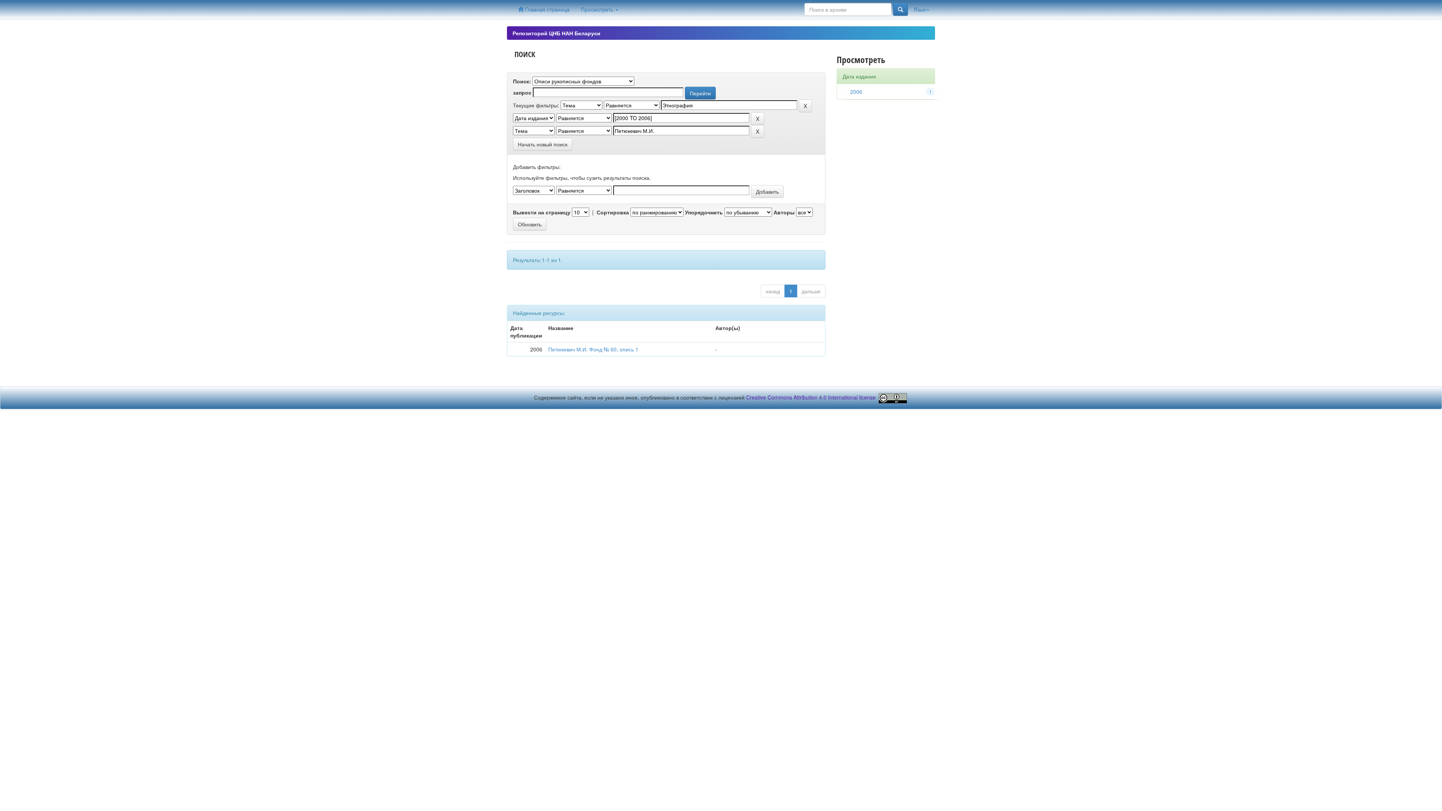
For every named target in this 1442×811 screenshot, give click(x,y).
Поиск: (522, 81)
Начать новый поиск (542, 144)
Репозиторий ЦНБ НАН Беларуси (556, 33)
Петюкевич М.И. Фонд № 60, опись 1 (593, 349)
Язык (920, 9)
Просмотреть (598, 9)
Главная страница (546, 9)
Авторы (784, 212)
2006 (856, 91)
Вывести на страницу (541, 212)
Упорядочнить (704, 212)
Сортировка (613, 212)
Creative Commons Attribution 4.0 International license (811, 397)
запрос (522, 92)
